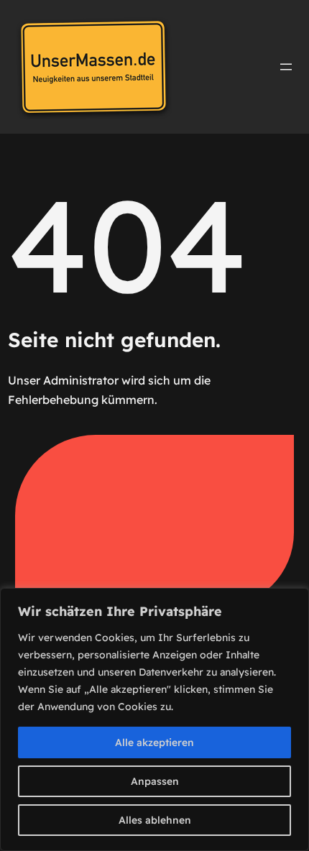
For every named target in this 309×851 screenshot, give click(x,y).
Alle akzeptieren (154, 742)
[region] (154, 719)
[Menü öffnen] (286, 66)
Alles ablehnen (155, 820)
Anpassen (155, 781)
